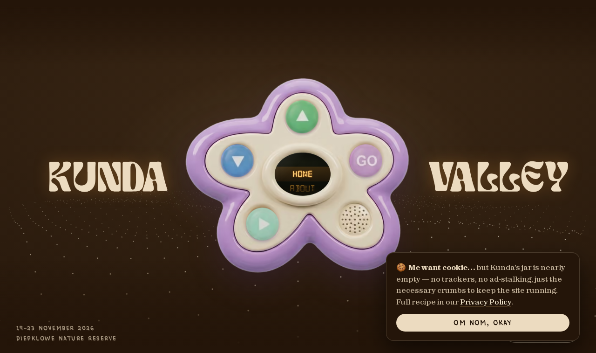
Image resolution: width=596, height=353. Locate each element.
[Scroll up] (301, 117)
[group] (298, 176)
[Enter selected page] (365, 160)
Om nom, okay (483, 322)
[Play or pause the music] (261, 224)
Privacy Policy (485, 301)
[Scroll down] (237, 160)
